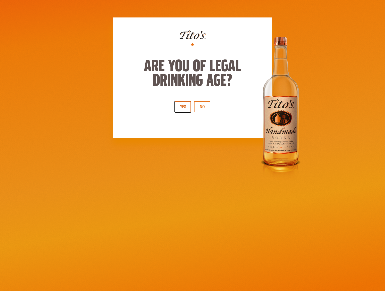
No (202, 106)
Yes (183, 106)
